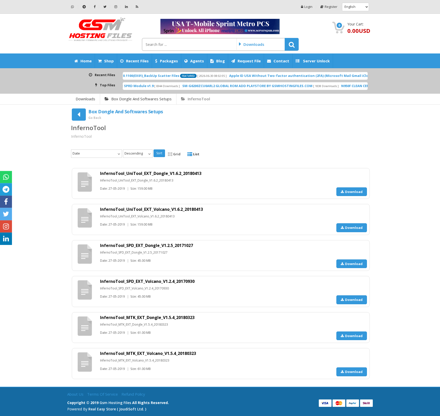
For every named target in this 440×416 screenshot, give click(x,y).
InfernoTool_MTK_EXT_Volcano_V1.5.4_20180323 (148, 353)
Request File (249, 60)
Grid (176, 154)
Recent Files (137, 60)
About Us (76, 394)
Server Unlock (316, 60)
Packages (169, 60)
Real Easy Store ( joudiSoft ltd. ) (117, 409)
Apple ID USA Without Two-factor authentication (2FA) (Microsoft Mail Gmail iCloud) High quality (298, 75)
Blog (220, 60)
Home (86, 60)
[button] (292, 44)
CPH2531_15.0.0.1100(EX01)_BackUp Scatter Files (126, 75)
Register (331, 7)
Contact (281, 60)
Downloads (85, 98)
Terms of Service (103, 394)
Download (354, 191)
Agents (197, 60)
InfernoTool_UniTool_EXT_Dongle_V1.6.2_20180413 (150, 173)
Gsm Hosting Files (115, 402)
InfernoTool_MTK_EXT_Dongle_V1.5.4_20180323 (147, 317)
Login (308, 7)
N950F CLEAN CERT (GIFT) (347, 86)
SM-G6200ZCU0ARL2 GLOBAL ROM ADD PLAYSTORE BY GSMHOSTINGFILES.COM (233, 86)
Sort (159, 153)
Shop (109, 60)
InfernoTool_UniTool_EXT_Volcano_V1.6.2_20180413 (151, 209)
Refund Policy (133, 394)
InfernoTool (199, 98)
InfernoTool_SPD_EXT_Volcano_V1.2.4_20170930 (147, 281)
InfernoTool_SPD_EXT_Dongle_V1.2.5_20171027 (146, 245)
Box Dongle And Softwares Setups (141, 98)
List (195, 154)
